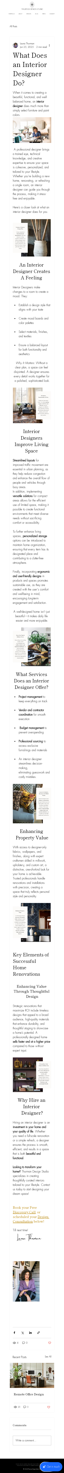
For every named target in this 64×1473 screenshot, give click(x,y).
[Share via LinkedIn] (30, 1332)
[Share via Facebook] (14, 1332)
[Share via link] (38, 1332)
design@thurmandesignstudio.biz (35, 1465)
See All (48, 1356)
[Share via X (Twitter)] (22, 1332)
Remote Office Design (29, 1394)
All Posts (13, 26)
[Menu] (32, 1465)
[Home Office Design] (32, 1375)
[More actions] (49, 45)
